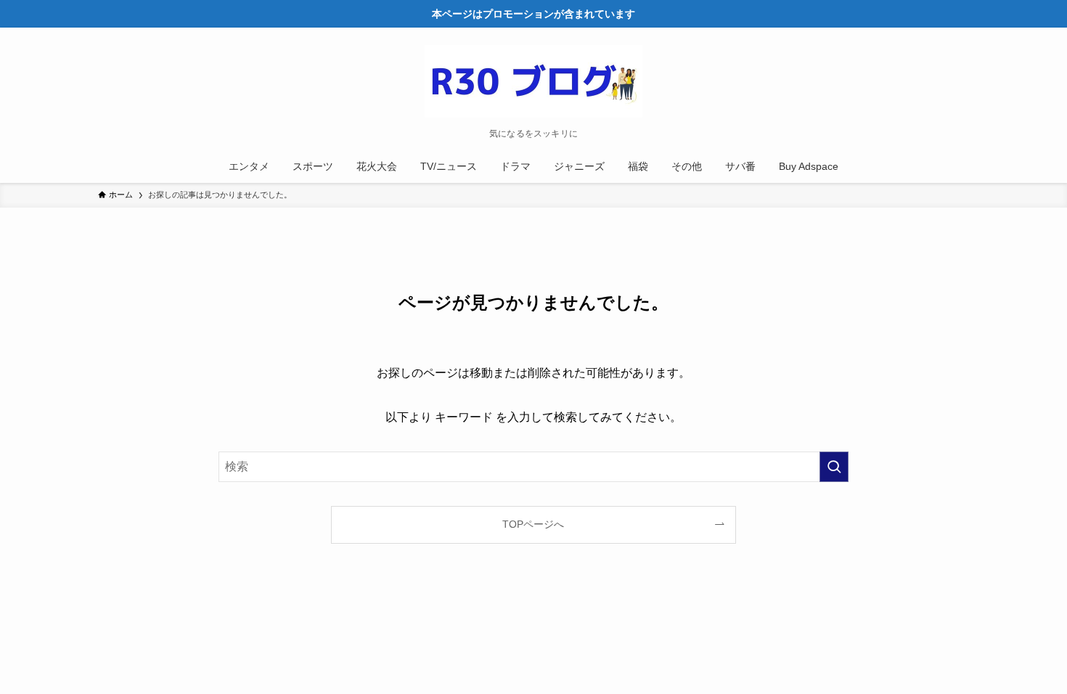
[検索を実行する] (834, 467)
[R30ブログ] (533, 81)
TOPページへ (533, 524)
